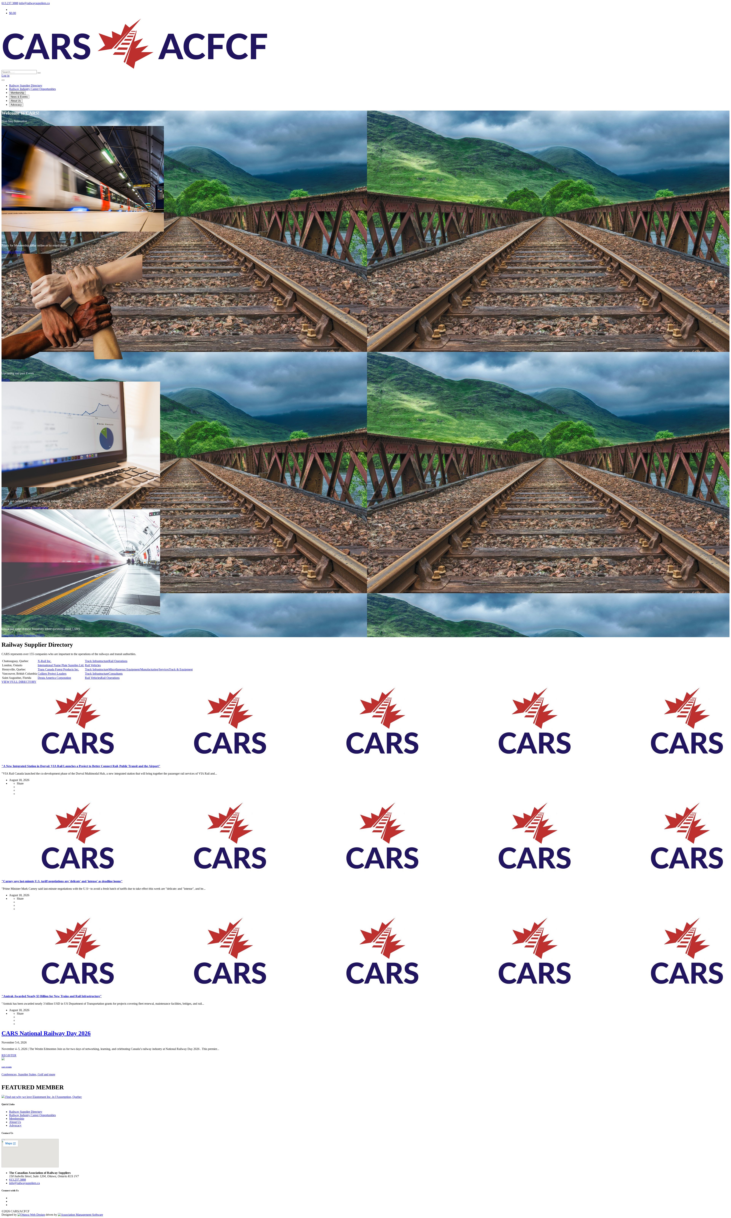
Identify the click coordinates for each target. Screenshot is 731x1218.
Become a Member (13, 251)
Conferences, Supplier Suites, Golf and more (28, 1074)
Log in (6, 75)
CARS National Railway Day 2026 (46, 1033)
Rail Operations (118, 661)
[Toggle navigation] (3, 80)
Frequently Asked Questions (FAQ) (23, 635)
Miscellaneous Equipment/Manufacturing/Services (139, 669)
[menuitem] (16, 1118)
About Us (16, 100)
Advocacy (16, 104)
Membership (17, 92)
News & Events (19, 96)
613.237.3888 (10, 3)
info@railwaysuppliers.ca (34, 3)
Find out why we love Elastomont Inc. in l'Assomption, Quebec (43, 1096)
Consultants (116, 673)
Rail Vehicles (93, 665)
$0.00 (12, 13)
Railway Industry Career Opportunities (25, 507)
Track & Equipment (181, 669)
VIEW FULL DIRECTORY (19, 681)
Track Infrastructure (97, 661)
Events (6, 379)
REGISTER (9, 1055)
